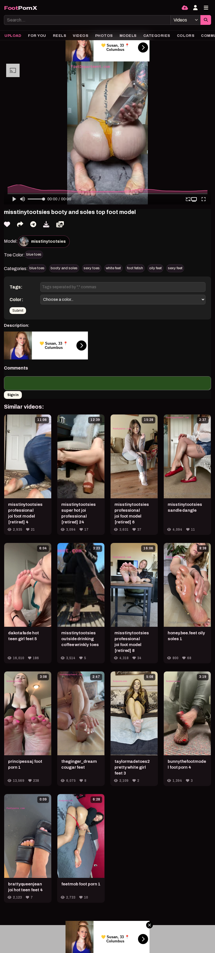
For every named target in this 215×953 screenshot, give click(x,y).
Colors (185, 36)
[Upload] (185, 8)
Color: (16, 299)
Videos (80, 36)
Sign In (12, 395)
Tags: (16, 287)
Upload (12, 36)
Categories (156, 36)
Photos (104, 36)
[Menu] (206, 8)
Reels (59, 36)
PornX (20, 8)
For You (37, 36)
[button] (195, 199)
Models (128, 36)
